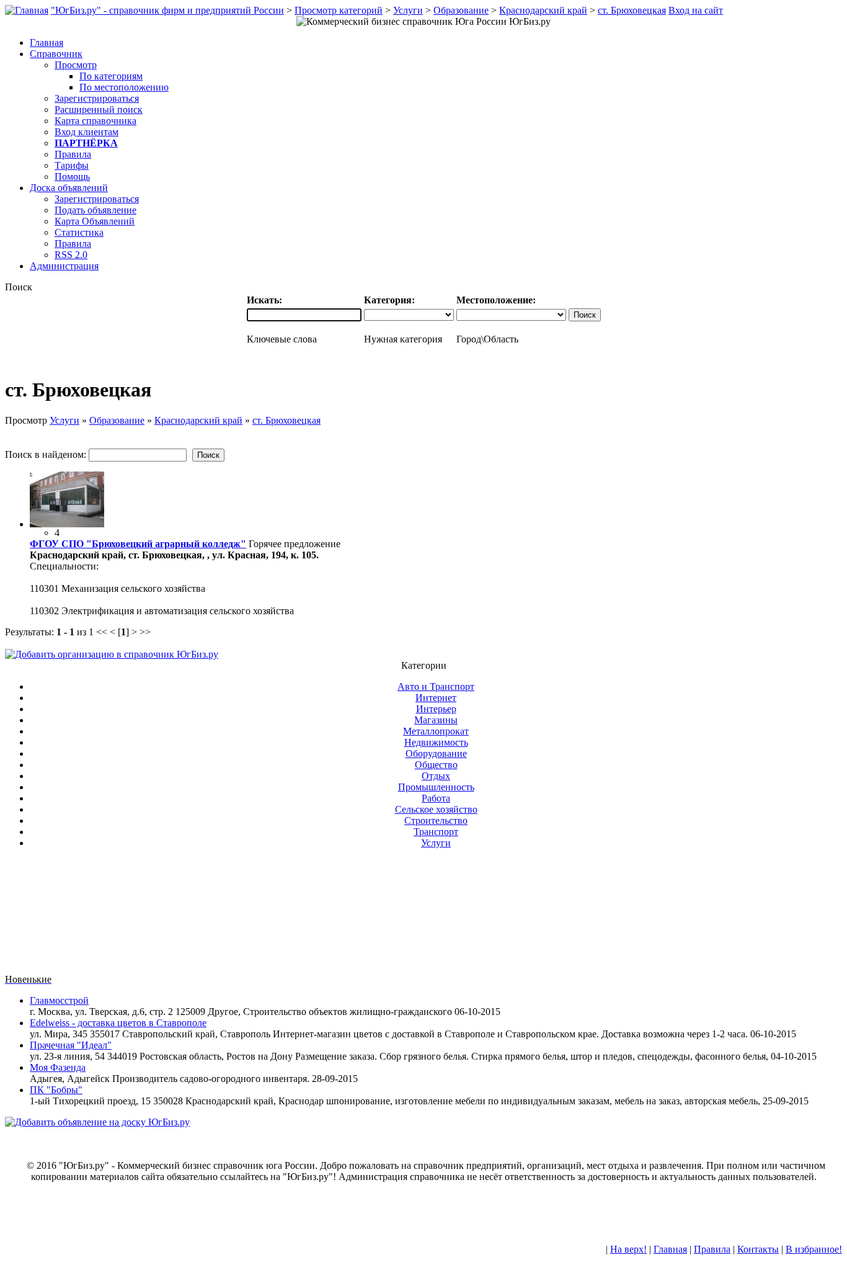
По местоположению (124, 87)
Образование (461, 10)
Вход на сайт (695, 10)
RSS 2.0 (71, 254)
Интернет (435, 697)
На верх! (628, 1249)
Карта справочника (95, 120)
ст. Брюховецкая (632, 10)
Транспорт (436, 831)
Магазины (436, 720)
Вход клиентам (86, 132)
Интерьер (436, 709)
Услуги (408, 10)
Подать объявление (95, 210)
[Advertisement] (423, 916)
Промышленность (436, 787)
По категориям (111, 76)
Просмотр (76, 65)
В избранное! (814, 1249)
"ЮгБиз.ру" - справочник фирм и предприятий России (167, 10)
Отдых (436, 776)
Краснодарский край (543, 10)
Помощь (72, 176)
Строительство (436, 820)
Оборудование (436, 753)
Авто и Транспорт (435, 686)
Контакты (758, 1249)
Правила (73, 154)
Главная (670, 1249)
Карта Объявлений (95, 221)
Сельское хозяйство (436, 809)
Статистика (79, 232)
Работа (436, 798)
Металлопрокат (436, 731)
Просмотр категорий (339, 10)
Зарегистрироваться (97, 98)
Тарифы (72, 165)
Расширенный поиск (99, 109)
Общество (436, 764)
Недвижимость (436, 742)
